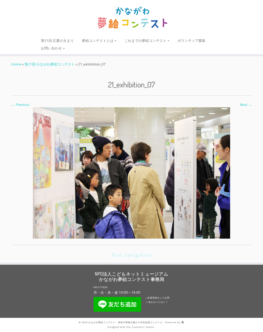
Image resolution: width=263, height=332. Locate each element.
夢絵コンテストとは (98, 40)
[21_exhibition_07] (131, 172)
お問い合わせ (52, 48)
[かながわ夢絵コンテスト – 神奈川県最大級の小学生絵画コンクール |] (131, 18)
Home (16, 64)
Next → (246, 104)
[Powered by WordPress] (182, 321)
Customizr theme (143, 327)
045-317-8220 (100, 287)
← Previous (20, 104)
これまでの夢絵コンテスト (146, 40)
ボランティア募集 (191, 40)
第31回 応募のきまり (57, 40)
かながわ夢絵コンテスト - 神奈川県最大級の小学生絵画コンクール (125, 322)
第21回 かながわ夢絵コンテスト (49, 64)
